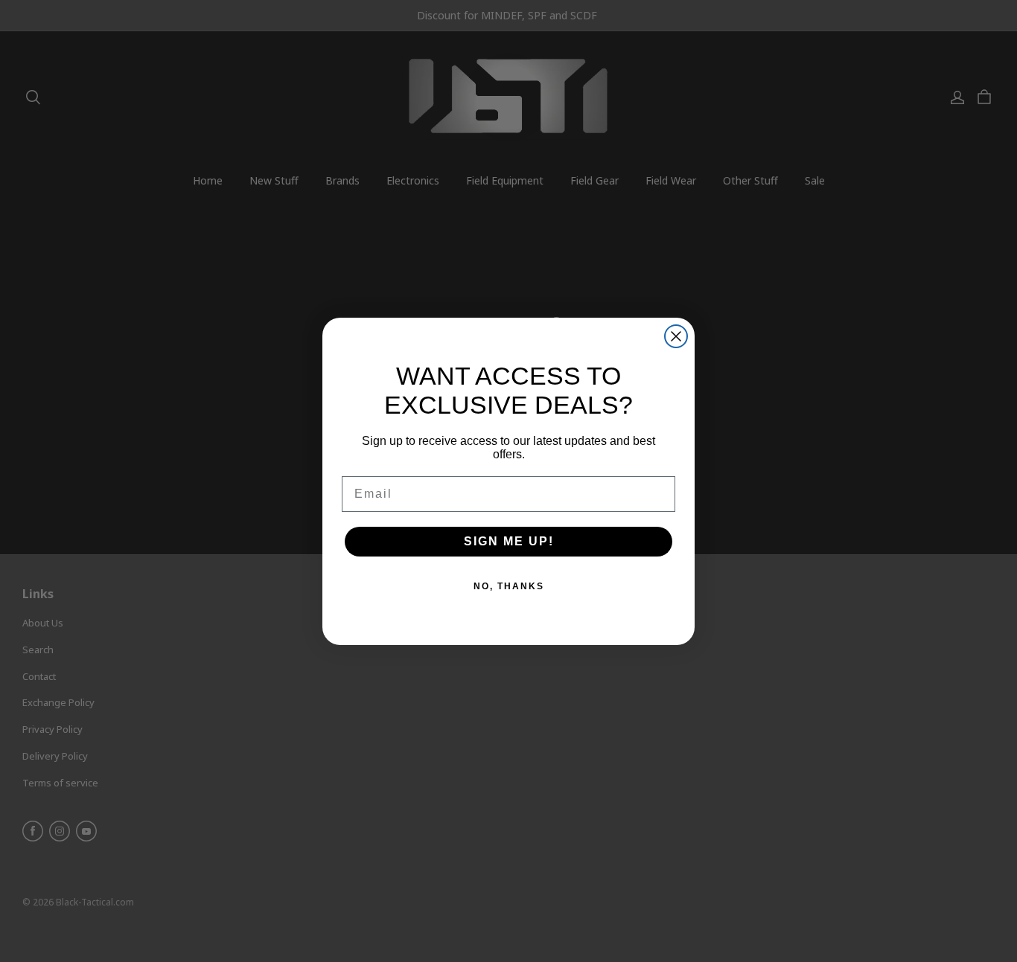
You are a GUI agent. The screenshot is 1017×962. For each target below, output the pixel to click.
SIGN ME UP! (509, 541)
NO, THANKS (509, 586)
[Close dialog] (676, 336)
